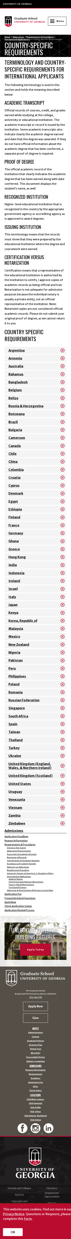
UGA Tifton (35, 1112)
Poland (14, 684)
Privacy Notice (13, 1214)
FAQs (35, 1087)
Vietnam (15, 808)
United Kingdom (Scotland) (30, 776)
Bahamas (15, 374)
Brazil (13, 422)
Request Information (16, 840)
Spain (12, 724)
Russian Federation (23, 700)
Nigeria (14, 652)
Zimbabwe (16, 823)
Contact (35, 1037)
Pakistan (15, 660)
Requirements (35, 1074)
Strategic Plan (35, 1045)
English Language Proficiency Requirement (26, 882)
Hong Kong (17, 557)
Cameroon (16, 438)
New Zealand (18, 645)
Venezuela (16, 799)
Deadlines (35, 1078)
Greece (14, 549)
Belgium (15, 390)
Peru (12, 668)
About (35, 1028)
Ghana (13, 541)
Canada (14, 446)
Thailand (15, 740)
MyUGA (19, 1194)
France (13, 525)
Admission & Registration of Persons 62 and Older (30, 890)
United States (19, 784)
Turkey (14, 748)
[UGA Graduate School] (26, 21)
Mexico (14, 636)
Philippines (17, 676)
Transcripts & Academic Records (21, 854)
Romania (15, 692)
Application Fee (13, 894)
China (13, 462)
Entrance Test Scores (16, 848)
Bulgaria (15, 430)
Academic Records (16, 879)
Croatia (14, 478)
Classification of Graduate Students (23, 860)
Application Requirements (19, 851)
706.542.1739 (35, 997)
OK (13, 1232)
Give (35, 1018)
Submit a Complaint (35, 1061)
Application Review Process (20, 910)
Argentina (16, 350)
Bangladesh (18, 382)
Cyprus (14, 485)
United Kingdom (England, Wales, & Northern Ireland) (29, 766)
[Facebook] (23, 1131)
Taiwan (14, 732)
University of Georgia (17, 4)
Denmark (15, 493)
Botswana (16, 414)
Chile (12, 454)
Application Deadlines (16, 836)
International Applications (17, 39)
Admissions (18, 37)
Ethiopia (15, 509)
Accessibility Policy (35, 1057)
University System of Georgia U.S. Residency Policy (30, 873)
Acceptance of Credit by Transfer (21, 864)
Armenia (15, 358)
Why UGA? (35, 1053)
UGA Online (35, 1120)
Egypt (13, 501)
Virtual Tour (35, 1049)
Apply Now (10, 902)
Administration (35, 1033)
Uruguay (15, 792)
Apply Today (35, 949)
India (12, 565)
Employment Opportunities (51, 1194)
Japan (13, 605)
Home (7, 37)
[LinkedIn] (48, 1131)
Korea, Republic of (22, 621)
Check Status (35, 1091)
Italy (12, 597)
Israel (13, 589)
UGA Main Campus (35, 1099)
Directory (52, 1188)
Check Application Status (18, 906)
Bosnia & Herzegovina (25, 406)
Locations (35, 1095)
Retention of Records (17, 857)
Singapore (16, 708)
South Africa (18, 716)
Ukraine (14, 756)
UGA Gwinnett (35, 1103)
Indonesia (16, 573)
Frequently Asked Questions (20, 898)
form (28, 1219)
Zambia (14, 815)
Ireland (14, 581)
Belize (13, 398)
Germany (15, 533)
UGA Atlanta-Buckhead (35, 1116)
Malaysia (15, 629)
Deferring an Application (18, 867)
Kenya (13, 613)
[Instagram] (35, 1131)
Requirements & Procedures (40, 37)
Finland (14, 517)
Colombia (16, 470)
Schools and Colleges (19, 1188)
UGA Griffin (35, 1107)
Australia (15, 366)
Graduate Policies (35, 1041)
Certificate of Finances (17, 887)
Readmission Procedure (18, 870)
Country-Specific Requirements (21, 885)
